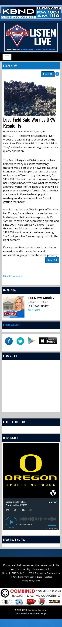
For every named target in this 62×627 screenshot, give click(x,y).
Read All (47, 74)
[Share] (7, 510)
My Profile (34, 309)
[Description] (31, 510)
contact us (46, 569)
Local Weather (12, 325)
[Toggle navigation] (7, 57)
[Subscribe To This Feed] (57, 73)
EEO (30, 573)
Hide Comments (12, 276)
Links (39, 577)
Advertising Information (23, 577)
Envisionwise (29, 613)
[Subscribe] (15, 510)
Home (5, 573)
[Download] (23, 510)
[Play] (11, 522)
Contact (48, 577)
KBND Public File (18, 573)
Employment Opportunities (47, 573)
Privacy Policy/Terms (31, 580)
